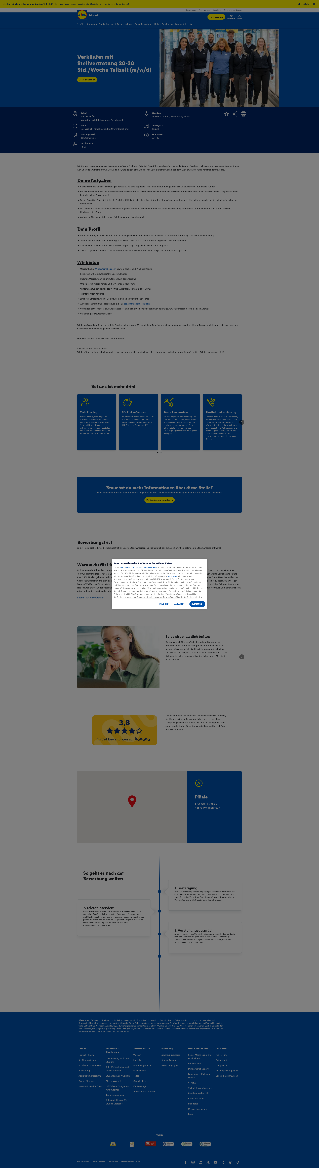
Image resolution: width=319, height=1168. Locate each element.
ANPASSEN (179, 604)
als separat (172, 576)
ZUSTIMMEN (197, 604)
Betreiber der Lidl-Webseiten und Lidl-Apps (138, 567)
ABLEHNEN (164, 604)
